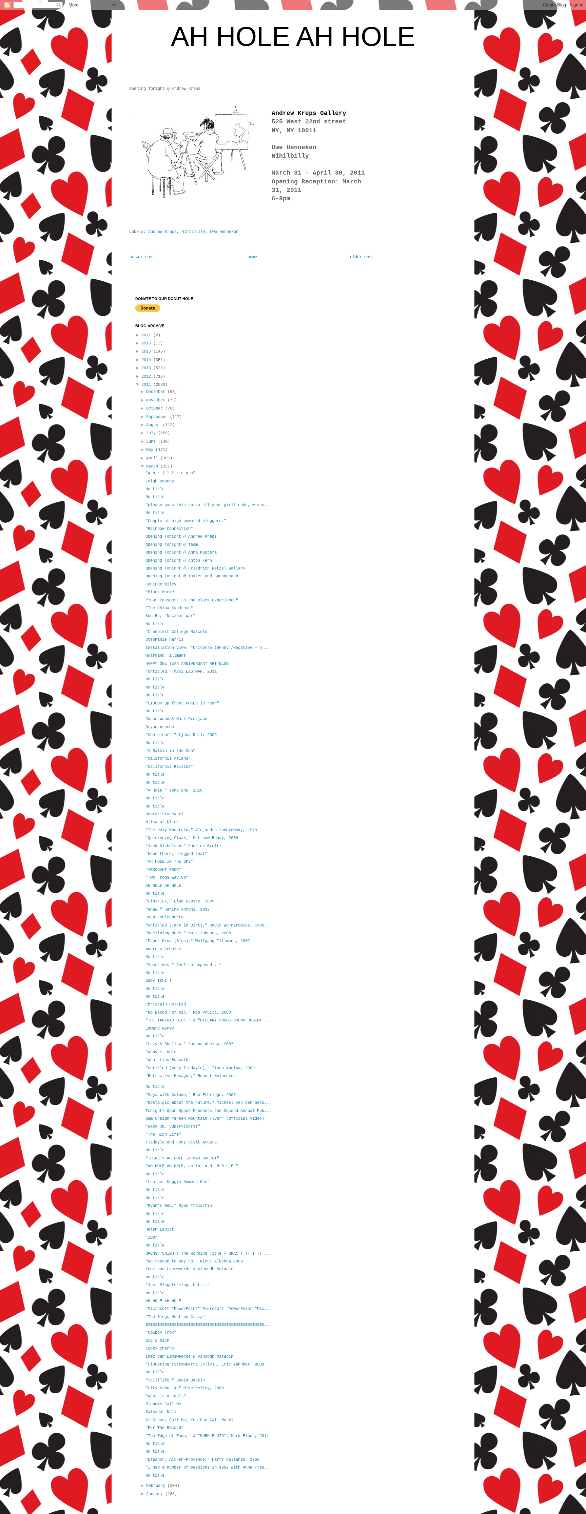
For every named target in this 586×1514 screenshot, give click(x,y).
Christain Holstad (165, 1004)
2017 (147, 335)
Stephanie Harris (164, 639)
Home (252, 257)
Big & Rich (157, 1340)
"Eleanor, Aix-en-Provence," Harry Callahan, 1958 (202, 1459)
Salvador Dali (160, 1412)
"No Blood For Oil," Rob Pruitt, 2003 (188, 1012)
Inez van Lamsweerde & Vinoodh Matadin (189, 1269)
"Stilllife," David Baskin (175, 1380)
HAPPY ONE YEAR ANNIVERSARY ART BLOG (187, 663)
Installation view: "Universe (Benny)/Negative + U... (207, 647)
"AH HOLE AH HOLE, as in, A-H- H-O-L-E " (191, 1166)
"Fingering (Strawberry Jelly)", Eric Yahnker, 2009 (204, 1364)
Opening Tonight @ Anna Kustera (181, 552)
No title (154, 489)
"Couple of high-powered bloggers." (185, 521)
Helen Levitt (159, 1229)
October (155, 408)
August (154, 425)
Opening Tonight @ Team (171, 544)
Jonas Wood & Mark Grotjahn (176, 719)
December (157, 392)
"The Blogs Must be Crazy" (175, 1317)
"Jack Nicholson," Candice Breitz (183, 846)
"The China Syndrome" (169, 608)
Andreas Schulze (163, 949)
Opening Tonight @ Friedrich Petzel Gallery (195, 568)
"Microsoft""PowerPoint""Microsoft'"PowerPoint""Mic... (208, 1309)
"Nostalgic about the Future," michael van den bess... (208, 1102)
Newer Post (143, 257)
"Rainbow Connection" (169, 528)
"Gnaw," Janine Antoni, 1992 (177, 909)
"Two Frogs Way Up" (166, 877)
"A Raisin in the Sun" (170, 751)
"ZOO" (151, 1237)
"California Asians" (168, 758)
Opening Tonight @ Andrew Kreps (181, 536)
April (153, 458)
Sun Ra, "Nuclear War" (170, 616)
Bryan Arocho (159, 727)
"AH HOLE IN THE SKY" (169, 861)
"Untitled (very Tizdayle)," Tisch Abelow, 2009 (200, 1068)
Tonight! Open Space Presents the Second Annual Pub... (208, 1111)
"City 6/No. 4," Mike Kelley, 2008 (184, 1388)
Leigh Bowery (159, 481)
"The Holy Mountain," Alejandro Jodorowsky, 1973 (201, 830)
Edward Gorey (159, 1028)
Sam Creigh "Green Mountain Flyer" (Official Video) (204, 1118)
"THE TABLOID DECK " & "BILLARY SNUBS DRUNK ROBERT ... (208, 1020)
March (153, 466)
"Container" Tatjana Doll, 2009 (181, 735)
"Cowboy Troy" (160, 1332)
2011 (147, 384)
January (155, 1494)
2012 (147, 376)
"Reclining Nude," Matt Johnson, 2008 (188, 933)
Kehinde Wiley (160, 584)
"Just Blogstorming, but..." (177, 1285)
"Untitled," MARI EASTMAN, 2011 (181, 671)
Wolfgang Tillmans (165, 655)
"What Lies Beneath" (168, 1060)
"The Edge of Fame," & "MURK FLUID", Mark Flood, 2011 (207, 1436)
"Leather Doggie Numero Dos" (177, 1182)
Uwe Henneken (224, 232)
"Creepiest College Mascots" (177, 632)
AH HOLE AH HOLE (293, 36)
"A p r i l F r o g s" (170, 473)
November (157, 400)
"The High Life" (163, 1134)
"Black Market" (162, 592)
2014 (147, 360)
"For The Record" (164, 1428)
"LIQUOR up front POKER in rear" (182, 703)
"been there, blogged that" (176, 854)
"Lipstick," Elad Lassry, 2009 (179, 901)
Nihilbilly (193, 232)
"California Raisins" (169, 766)
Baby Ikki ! (158, 980)
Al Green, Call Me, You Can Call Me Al (189, 1420)
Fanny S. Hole (160, 1052)
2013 (147, 368)
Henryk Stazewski (164, 814)
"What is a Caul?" (165, 1396)
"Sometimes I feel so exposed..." (183, 965)
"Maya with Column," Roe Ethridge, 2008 (190, 1095)
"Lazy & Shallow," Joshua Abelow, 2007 (189, 1044)
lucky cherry (159, 1348)
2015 (147, 351)
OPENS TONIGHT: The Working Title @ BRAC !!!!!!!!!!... (208, 1253)
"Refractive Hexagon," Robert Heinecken (190, 1076)
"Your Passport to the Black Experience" (191, 600)
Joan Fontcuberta (164, 917)
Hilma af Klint (162, 822)
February (157, 1485)
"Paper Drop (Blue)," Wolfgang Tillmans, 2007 (197, 941)
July (152, 433)
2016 (147, 343)
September (158, 417)
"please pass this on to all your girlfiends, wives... (208, 505)
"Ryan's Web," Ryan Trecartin (178, 1205)
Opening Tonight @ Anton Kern (178, 560)
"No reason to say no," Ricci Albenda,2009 (194, 1261)
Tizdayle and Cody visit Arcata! (182, 1142)
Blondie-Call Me (163, 1404)
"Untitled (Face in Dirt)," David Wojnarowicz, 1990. (206, 925)
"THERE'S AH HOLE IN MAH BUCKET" (182, 1158)
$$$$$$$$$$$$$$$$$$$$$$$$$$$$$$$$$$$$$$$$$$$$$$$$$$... (208, 1324)
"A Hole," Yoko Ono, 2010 (173, 790)
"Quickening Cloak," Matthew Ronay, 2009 (191, 838)
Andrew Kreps (162, 232)
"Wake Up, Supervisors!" (172, 1126)
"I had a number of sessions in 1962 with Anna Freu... (208, 1467)
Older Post (362, 257)
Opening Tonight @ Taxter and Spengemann (191, 576)
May (151, 449)
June (152, 441)
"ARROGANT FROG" (163, 870)
